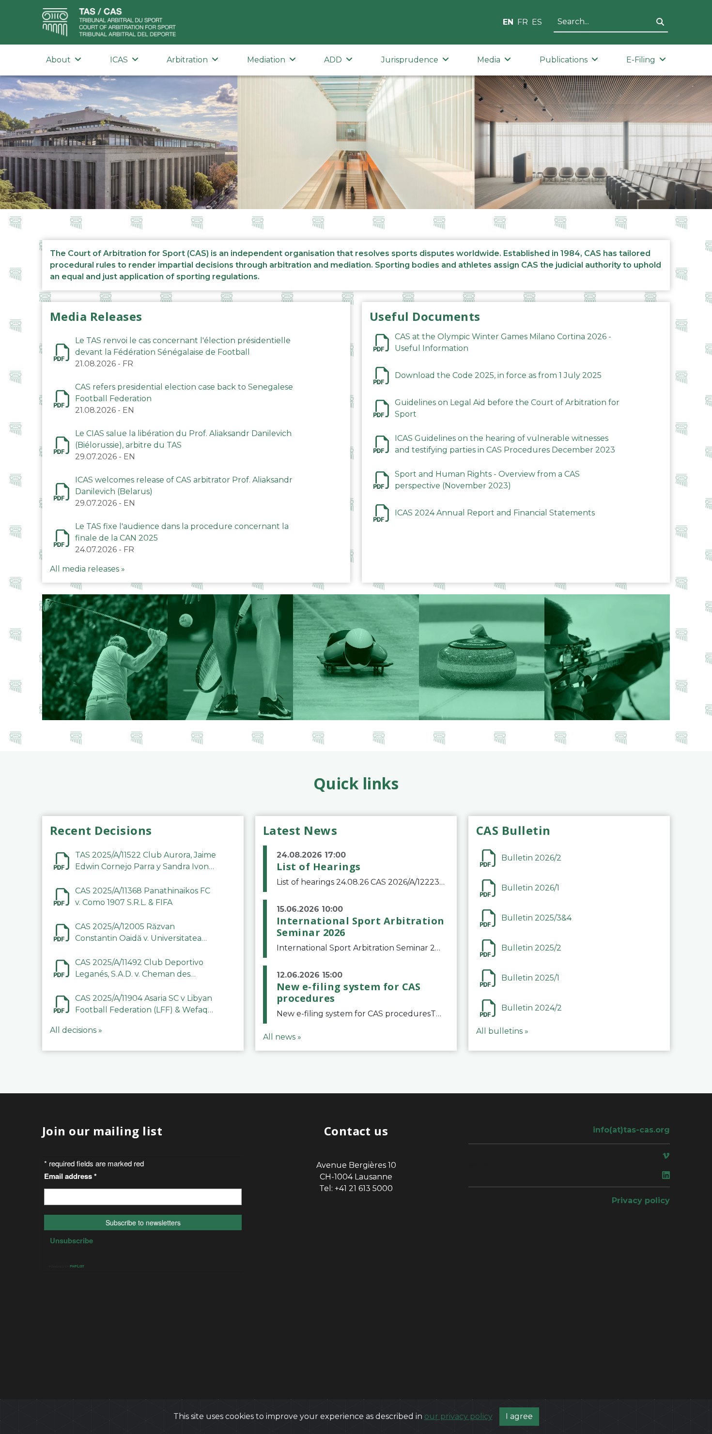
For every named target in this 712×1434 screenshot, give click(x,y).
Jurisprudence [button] (409, 59)
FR (522, 22)
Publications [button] (564, 59)
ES (537, 22)
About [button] (58, 59)
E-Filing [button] (640, 59)
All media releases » (87, 569)
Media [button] (488, 59)
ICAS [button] (119, 59)
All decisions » (76, 1030)
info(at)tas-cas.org (631, 1129)
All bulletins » (502, 1031)
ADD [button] (333, 59)
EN (508, 22)
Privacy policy (641, 1200)
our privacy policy (458, 1416)
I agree (519, 1416)
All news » (282, 1037)
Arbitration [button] (187, 59)
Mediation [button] (266, 59)
